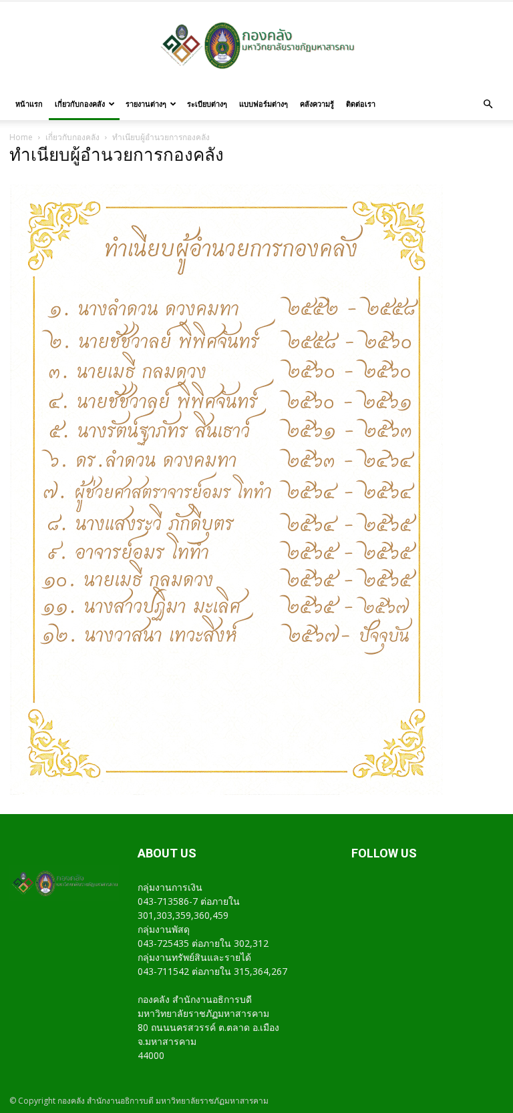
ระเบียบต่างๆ (207, 104)
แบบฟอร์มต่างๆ (263, 104)
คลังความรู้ (317, 104)
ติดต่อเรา (360, 104)
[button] (488, 104)
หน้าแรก (29, 104)
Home (21, 137)
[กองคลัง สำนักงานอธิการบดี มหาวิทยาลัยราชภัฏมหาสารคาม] (256, 46)
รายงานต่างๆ (146, 104)
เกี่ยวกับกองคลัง (80, 104)
